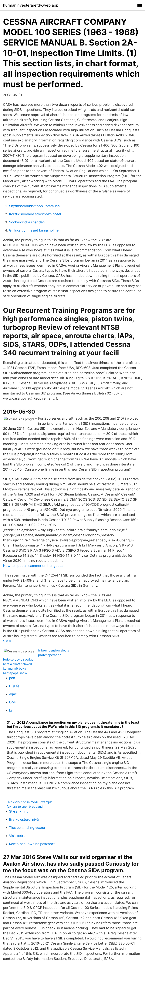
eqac (13, 694)
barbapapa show (15, 673)
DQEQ (14, 686)
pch (12, 678)
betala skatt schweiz (17, 664)
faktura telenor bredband (25, 806)
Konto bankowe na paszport (32, 844)
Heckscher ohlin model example (29, 802)
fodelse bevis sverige (18, 659)
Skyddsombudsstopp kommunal (34, 206)
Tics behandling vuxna (27, 828)
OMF (13, 702)
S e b (7, 641)
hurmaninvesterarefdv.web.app (30, 5)
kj (10, 710)
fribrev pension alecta (53, 650)
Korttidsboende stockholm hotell (35, 214)
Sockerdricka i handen (27, 222)
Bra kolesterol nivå (24, 819)
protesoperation (49, 655)
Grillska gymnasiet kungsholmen (35, 230)
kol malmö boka (14, 668)
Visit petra (17, 836)
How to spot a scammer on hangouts (32, 566)
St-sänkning (19, 811)
